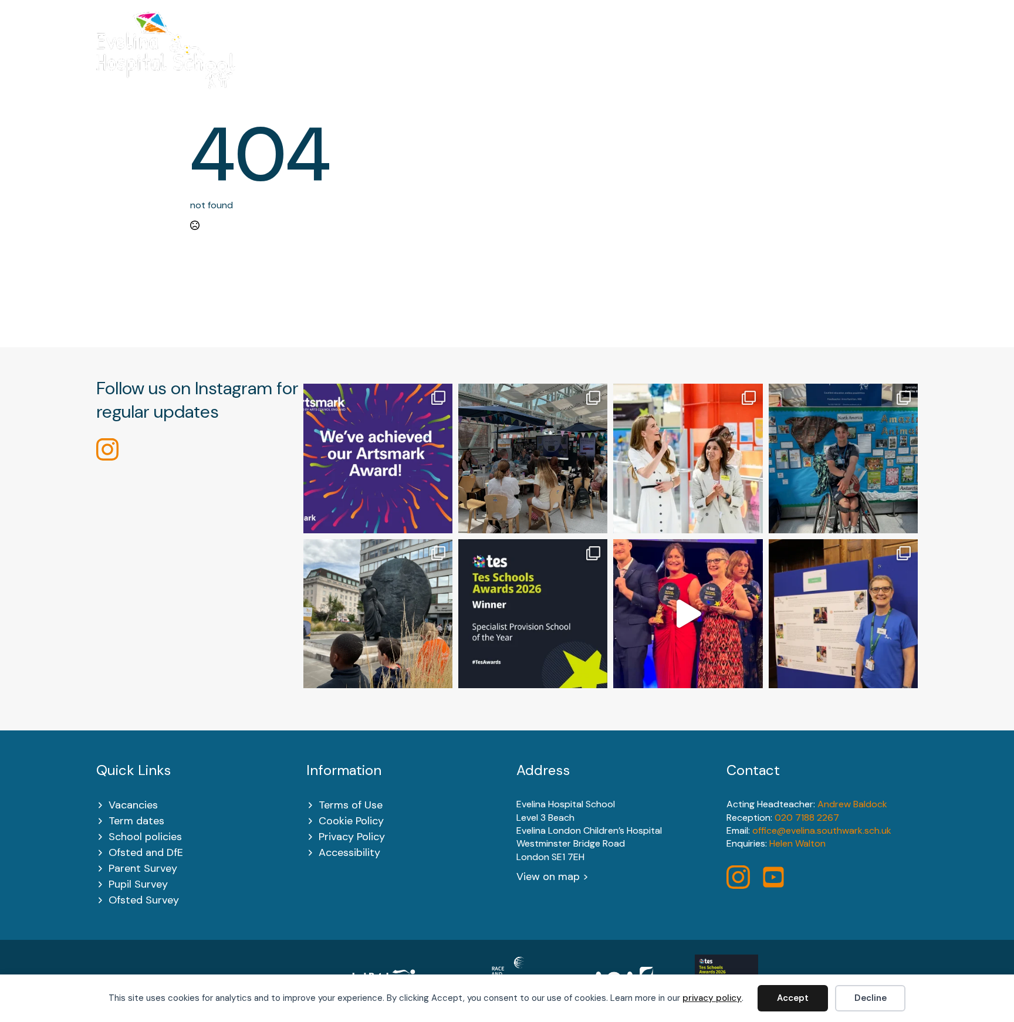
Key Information (468, 65)
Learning (562, 65)
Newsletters (807, 65)
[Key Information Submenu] (512, 65)
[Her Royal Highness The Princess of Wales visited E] (687, 458)
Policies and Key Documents (686, 65)
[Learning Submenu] (588, 65)
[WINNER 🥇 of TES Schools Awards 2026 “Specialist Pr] (687, 613)
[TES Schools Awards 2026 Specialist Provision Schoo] (532, 613)
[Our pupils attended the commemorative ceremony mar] (377, 613)
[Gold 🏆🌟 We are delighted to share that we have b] (377, 458)
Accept (793, 998)
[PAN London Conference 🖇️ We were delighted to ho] (532, 458)
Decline (870, 998)
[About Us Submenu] (401, 65)
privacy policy (712, 998)
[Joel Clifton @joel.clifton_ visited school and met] (843, 458)
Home (311, 65)
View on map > (552, 876)
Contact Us (889, 65)
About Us (373, 65)
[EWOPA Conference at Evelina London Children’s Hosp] (843, 613)
